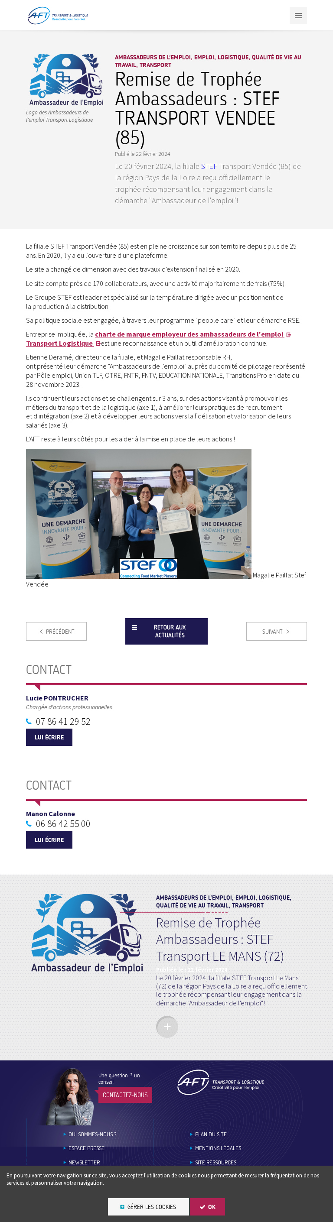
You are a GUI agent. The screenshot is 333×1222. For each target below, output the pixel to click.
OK (211, 1207)
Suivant (272, 631)
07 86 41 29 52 (63, 721)
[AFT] (57, 23)
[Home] (221, 1082)
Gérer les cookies (151, 1207)
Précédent (60, 631)
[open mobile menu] (298, 15)
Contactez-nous (125, 1095)
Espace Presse (86, 1148)
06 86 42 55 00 (63, 823)
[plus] (167, 1027)
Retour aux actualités (170, 631)
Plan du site (211, 1134)
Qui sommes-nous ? (92, 1134)
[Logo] (66, 104)
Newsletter (84, 1162)
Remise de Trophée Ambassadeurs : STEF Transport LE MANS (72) (220, 939)
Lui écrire (49, 737)
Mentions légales (218, 1148)
